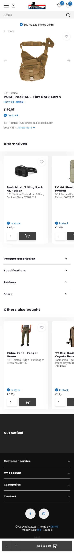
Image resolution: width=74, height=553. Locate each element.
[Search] (68, 15)
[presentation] (5, 61)
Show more (25, 127)
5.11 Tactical (11, 93)
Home (10, 31)
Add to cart (44, 545)
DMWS (54, 526)
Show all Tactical (13, 101)
